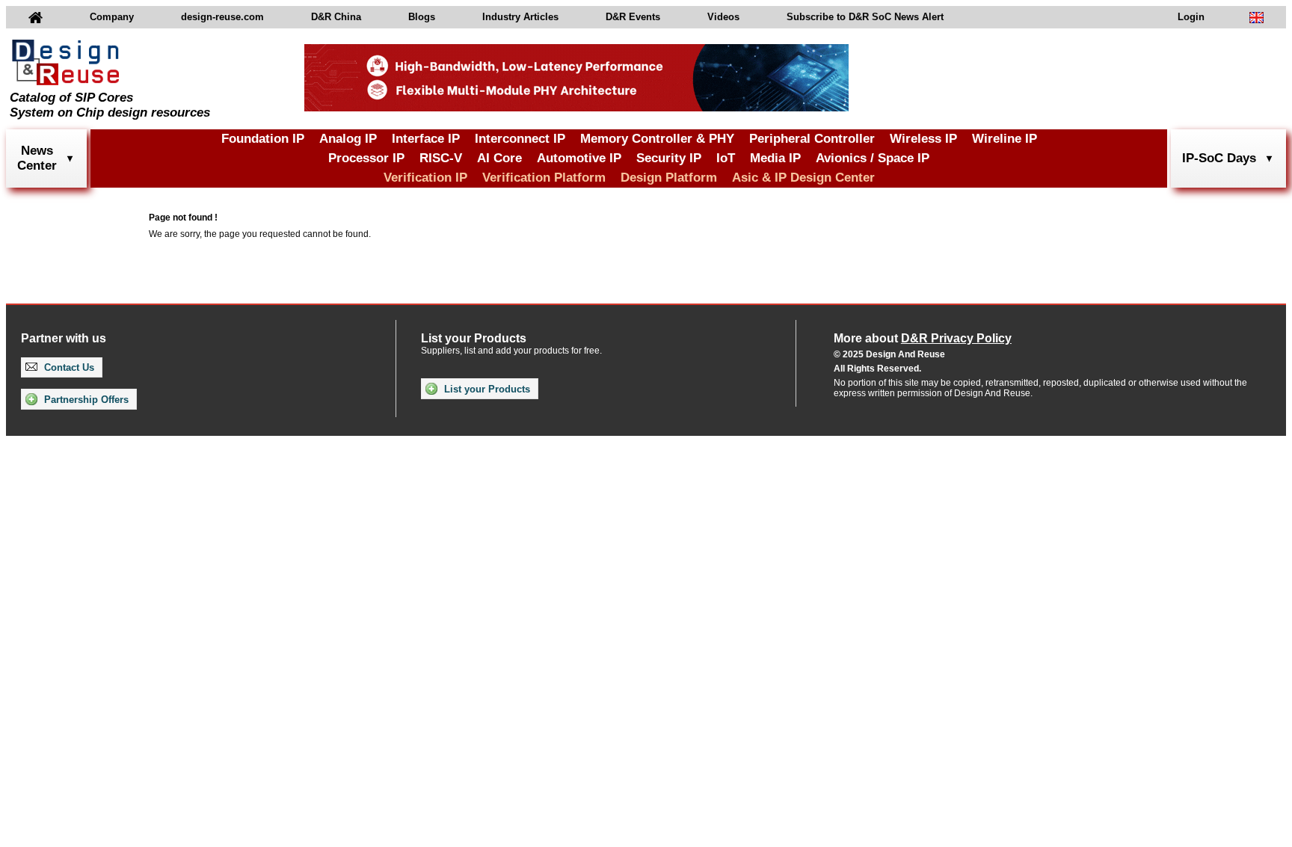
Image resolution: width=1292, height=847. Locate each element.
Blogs (421, 16)
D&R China (336, 16)
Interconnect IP (520, 139)
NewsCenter (37, 158)
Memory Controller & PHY (657, 139)
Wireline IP (1004, 139)
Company (112, 16)
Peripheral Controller (812, 139)
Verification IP (425, 177)
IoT (725, 158)
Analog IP (348, 139)
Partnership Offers (85, 399)
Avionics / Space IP (872, 158)
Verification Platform (544, 177)
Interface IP (426, 139)
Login (1191, 16)
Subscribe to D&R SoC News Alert (865, 16)
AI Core (499, 158)
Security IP (668, 158)
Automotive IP (579, 158)
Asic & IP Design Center (803, 177)
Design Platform (669, 177)
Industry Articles (520, 16)
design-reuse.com (222, 16)
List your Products (485, 389)
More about (923, 338)
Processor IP (366, 158)
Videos (723, 16)
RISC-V (440, 158)
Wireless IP (923, 139)
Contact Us (67, 367)
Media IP (775, 158)
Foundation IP (262, 139)
